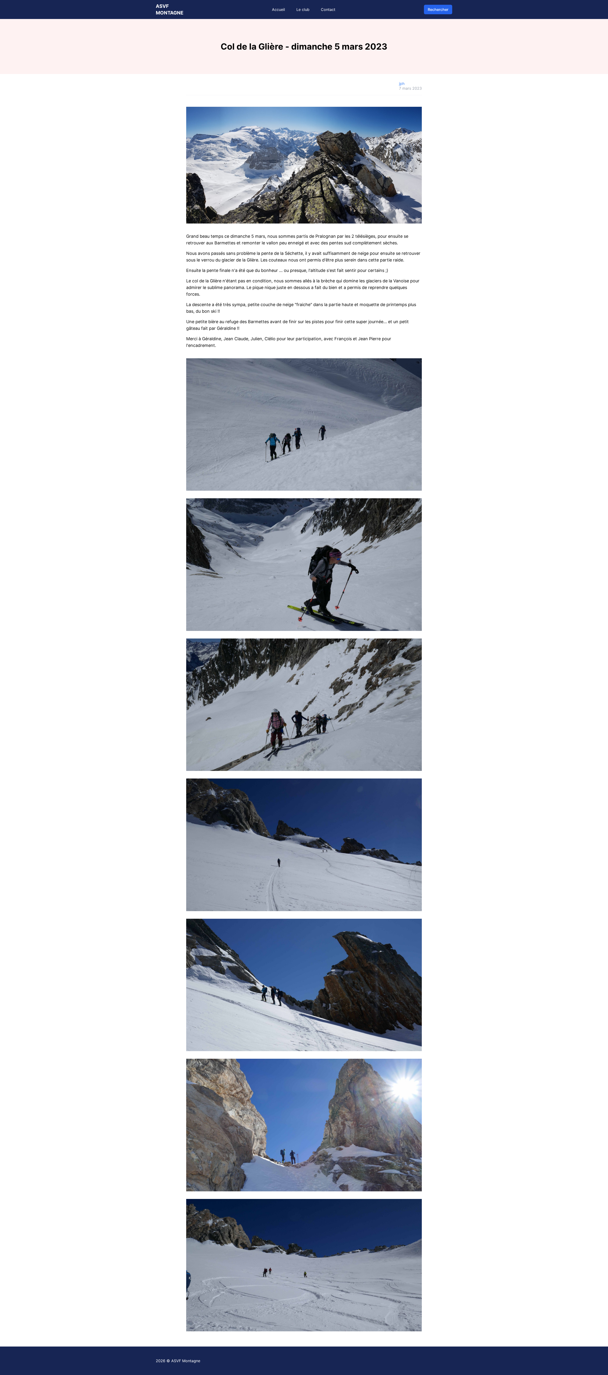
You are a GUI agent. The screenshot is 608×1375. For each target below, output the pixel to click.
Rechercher (438, 9)
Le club (302, 9)
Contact (328, 9)
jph (401, 83)
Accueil (278, 9)
